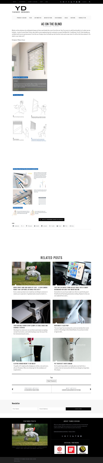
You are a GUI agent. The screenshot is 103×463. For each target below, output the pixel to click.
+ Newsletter (82, 18)
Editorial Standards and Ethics (61, 431)
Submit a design (32, 1)
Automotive (38, 18)
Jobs (46, 1)
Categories (22, 1)
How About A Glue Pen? (61, 326)
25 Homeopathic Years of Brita (31, 389)
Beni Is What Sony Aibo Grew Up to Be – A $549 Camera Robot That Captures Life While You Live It (30, 288)
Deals (66, 18)
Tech (30, 18)
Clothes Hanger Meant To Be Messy (24, 364)
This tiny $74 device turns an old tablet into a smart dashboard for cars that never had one (71, 288)
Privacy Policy (72, 431)
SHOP (41, 1)
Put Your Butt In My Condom (63, 364)
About (15, 1)
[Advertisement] (63, 9)
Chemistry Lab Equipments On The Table (71, 389)
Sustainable (58, 18)
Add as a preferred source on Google (52, 219)
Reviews (73, 18)
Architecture (48, 18)
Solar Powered (51, 381)
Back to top (16, 460)
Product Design (21, 18)
